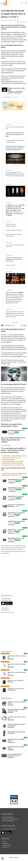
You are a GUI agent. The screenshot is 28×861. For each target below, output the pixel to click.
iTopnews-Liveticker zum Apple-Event (16, 88)
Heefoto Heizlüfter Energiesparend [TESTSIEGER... (16, 732)
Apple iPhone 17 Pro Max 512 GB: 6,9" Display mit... (16, 689)
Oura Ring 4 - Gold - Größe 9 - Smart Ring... (17, 717)
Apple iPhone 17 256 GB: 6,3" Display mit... (17, 656)
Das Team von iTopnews (8, 820)
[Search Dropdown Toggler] (22, 3)
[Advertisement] (14, 632)
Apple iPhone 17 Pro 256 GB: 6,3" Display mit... (16, 681)
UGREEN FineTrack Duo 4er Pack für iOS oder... (17, 702)
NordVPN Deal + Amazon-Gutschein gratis (14, 455)
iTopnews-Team (7, 600)
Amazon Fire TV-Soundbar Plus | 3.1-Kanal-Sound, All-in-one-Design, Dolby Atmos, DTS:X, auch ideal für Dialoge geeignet (16, 504)
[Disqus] (14, 572)
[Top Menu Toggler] (25, 2)
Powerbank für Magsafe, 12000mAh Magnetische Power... (16, 710)
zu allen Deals (6, 445)
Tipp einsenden (7, 598)
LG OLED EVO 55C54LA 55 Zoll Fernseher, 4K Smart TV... (15, 755)
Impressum (6, 608)
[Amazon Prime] (16, 433)
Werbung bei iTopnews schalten (10, 819)
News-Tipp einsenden (8, 817)
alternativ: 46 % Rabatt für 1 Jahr (12, 457)
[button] (2, 858)
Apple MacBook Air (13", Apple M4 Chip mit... (16, 747)
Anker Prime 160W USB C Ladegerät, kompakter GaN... (17, 725)
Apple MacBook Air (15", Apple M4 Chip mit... (16, 740)
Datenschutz (6, 609)
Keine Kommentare (23, 22)
